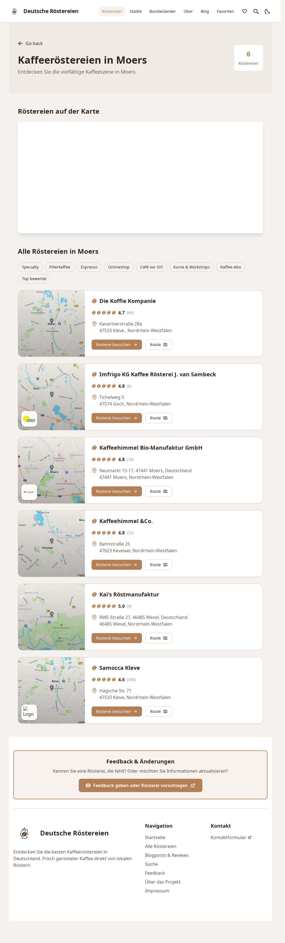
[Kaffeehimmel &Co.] (51, 544)
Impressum (157, 891)
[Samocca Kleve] (51, 690)
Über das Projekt (163, 882)
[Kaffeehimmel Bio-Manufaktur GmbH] (51, 470)
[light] (267, 11)
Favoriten (225, 11)
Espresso (89, 267)
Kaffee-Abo (230, 267)
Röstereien (112, 11)
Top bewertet (34, 278)
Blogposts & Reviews (167, 855)
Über (188, 11)
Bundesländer (162, 11)
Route (155, 344)
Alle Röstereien (160, 846)
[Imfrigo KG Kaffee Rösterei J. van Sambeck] (51, 397)
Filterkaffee (59, 267)
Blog (205, 11)
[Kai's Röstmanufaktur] (51, 617)
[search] (256, 11)
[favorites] (245, 11)
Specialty (30, 267)
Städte (136, 11)
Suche (151, 864)
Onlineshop (119, 267)
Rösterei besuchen (113, 344)
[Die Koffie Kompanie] (51, 323)
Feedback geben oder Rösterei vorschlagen (140, 785)
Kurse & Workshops (191, 267)
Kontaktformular (228, 837)
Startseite (155, 837)
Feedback (155, 873)
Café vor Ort (151, 267)
